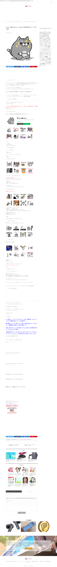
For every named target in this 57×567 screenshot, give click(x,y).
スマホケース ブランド (45, 52)
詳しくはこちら (28, 548)
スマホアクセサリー (46, 49)
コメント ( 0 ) (13, 491)
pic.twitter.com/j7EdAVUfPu (27, 96)
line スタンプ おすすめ (23, 439)
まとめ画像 (47, 46)
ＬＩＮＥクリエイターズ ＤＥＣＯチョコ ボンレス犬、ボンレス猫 (14, 363)
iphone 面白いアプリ (42, 42)
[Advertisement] (28, 14)
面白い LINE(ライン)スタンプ (15, 439)
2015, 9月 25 (14, 288)
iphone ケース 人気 (46, 39)
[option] (13, 526)
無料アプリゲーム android (45, 59)
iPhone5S (45, 34)
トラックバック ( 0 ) (30, 491)
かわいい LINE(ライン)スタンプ (29, 439)
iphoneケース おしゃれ (43, 38)
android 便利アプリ (45, 33)
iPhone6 (48, 34)
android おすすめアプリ (43, 32)
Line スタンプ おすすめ (9, 439)
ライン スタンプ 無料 (46, 58)
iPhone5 (43, 34)
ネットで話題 (44, 56)
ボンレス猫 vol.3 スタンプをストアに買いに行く (12, 306)
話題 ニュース (46, 63)
